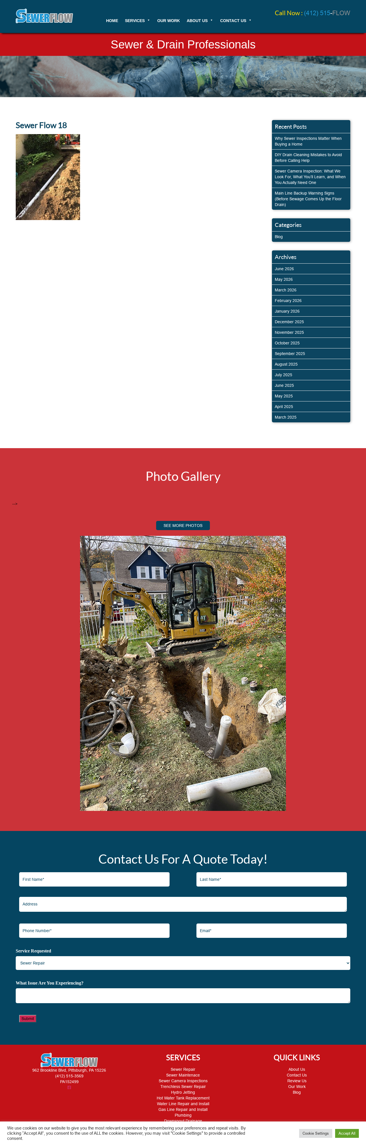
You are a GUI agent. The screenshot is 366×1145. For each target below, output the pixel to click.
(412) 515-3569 (69, 1076)
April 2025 (284, 406)
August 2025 (286, 364)
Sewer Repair (183, 1069)
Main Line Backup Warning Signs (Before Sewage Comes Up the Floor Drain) (308, 199)
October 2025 (287, 343)
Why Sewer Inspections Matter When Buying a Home (308, 141)
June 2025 (284, 385)
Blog (279, 236)
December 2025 (289, 321)
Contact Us (297, 1075)
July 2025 (283, 374)
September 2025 (290, 353)
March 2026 (286, 290)
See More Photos (183, 525)
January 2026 (287, 311)
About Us (297, 1069)
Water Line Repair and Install (183, 1103)
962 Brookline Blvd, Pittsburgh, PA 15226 (69, 1070)
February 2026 (288, 300)
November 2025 (289, 332)
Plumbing (183, 1115)
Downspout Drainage (183, 1121)
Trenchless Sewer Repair (183, 1086)
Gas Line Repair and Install (183, 1109)
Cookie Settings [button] (316, 1133)
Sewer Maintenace (183, 1075)
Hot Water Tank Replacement (183, 1098)
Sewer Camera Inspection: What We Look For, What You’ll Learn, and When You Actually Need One (310, 177)
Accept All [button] (347, 1133)
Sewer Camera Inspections (183, 1081)
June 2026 (284, 268)
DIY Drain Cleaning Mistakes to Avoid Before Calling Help (308, 157)
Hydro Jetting (183, 1092)
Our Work (297, 1086)
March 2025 (286, 417)
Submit (27, 1018)
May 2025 (284, 396)
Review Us (297, 1081)
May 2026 (284, 279)
